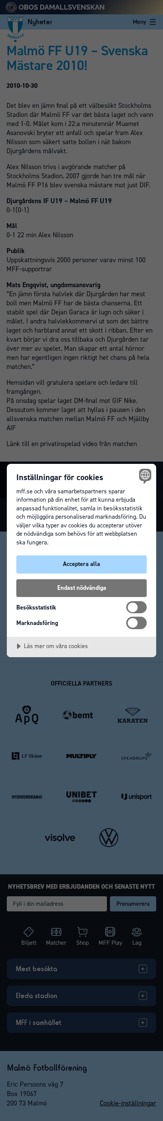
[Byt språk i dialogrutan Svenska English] (144, 476)
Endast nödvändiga (81, 588)
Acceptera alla (81, 564)
